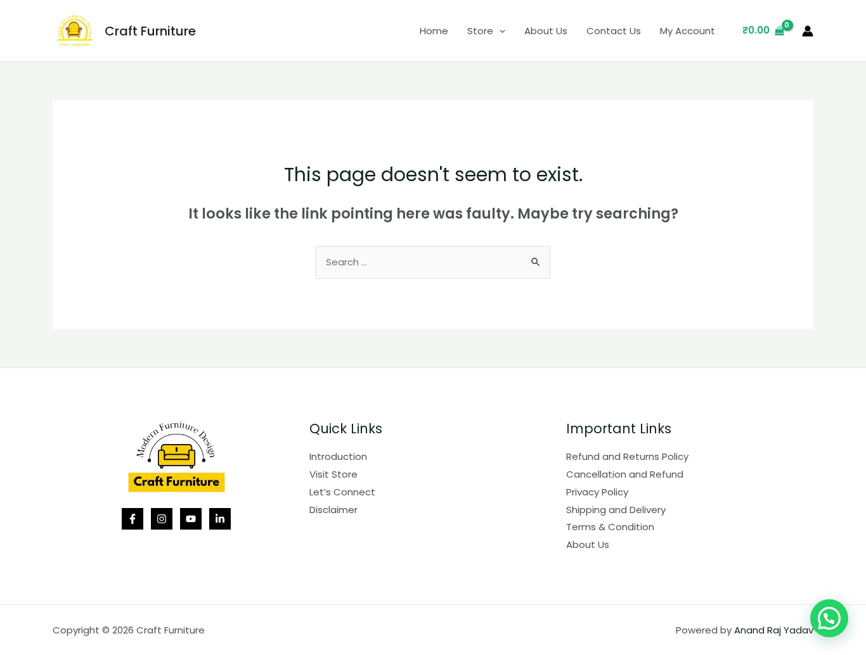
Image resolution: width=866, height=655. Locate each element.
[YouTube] (191, 519)
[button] (829, 618)
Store (480, 30)
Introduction (338, 456)
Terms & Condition (610, 526)
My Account (687, 30)
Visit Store (333, 474)
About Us (545, 30)
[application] (499, 31)
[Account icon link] (807, 31)
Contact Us (613, 30)
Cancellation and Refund (624, 474)
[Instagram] (161, 519)
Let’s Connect (342, 492)
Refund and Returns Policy (627, 456)
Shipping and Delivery (616, 509)
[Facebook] (132, 519)
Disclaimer (333, 509)
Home (434, 30)
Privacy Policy (597, 492)
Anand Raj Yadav (773, 630)
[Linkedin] (220, 519)
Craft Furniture (150, 31)
